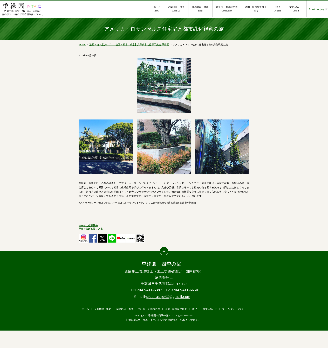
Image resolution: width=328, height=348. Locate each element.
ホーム (157, 9)
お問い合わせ (296, 9)
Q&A (277, 9)
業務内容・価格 (200, 9)
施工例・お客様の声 (227, 9)
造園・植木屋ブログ (255, 9)
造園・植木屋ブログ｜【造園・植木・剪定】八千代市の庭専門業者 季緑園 (129, 44)
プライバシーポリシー (234, 309)
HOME (82, 44)
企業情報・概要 (176, 9)
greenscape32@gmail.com (168, 296)
